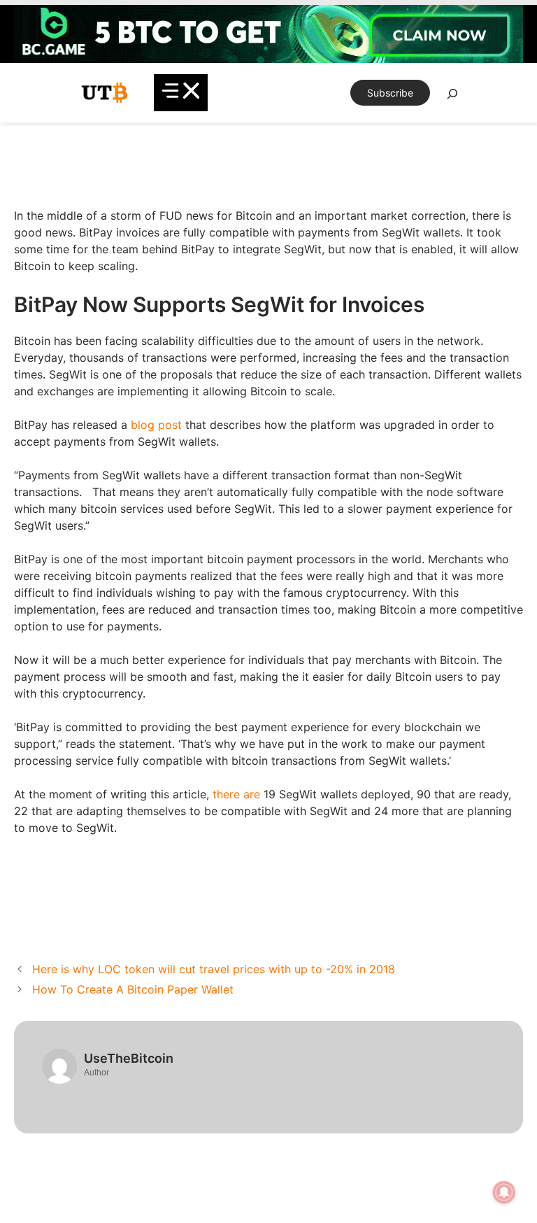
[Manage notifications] (504, 1192)
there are (236, 794)
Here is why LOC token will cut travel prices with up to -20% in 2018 (213, 969)
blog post (156, 425)
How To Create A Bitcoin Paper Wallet (133, 989)
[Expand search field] (452, 97)
